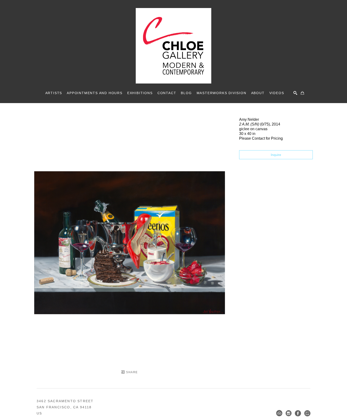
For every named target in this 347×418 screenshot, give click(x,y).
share (131, 372)
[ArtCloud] (279, 413)
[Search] (295, 93)
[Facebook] (298, 413)
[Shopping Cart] (302, 93)
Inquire (276, 155)
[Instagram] (289, 413)
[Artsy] (307, 413)
